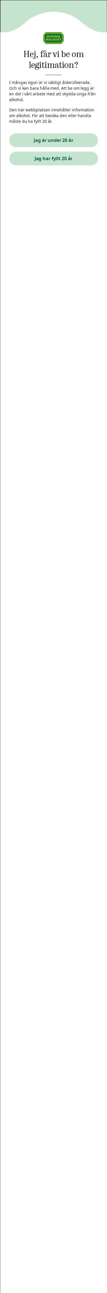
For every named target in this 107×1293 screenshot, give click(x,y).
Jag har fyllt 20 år (54, 158)
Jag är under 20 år (53, 140)
